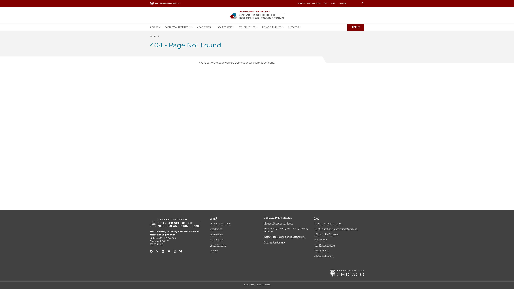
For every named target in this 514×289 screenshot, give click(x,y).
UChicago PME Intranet (326, 234)
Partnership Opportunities (328, 223)
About (154, 27)
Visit (326, 4)
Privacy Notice (321, 250)
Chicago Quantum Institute (278, 223)
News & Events (272, 27)
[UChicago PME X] (157, 251)
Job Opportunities (323, 256)
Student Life (247, 27)
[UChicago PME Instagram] (174, 251)
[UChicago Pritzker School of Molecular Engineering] (177, 223)
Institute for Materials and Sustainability (284, 237)
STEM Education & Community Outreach (335, 229)
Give (333, 4)
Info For (294, 27)
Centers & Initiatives (274, 242)
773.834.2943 (157, 244)
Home (153, 36)
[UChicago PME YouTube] (169, 251)
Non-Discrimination (324, 245)
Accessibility (320, 239)
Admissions (225, 27)
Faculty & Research (178, 27)
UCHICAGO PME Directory (309, 4)
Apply (356, 27)
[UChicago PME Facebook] (151, 251)
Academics (204, 27)
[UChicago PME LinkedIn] (163, 251)
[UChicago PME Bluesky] (180, 252)
